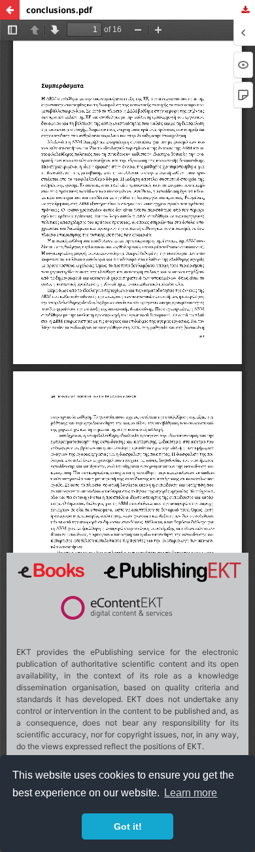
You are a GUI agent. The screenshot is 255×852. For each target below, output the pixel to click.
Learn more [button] (190, 792)
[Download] (245, 10)
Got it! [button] (128, 826)
